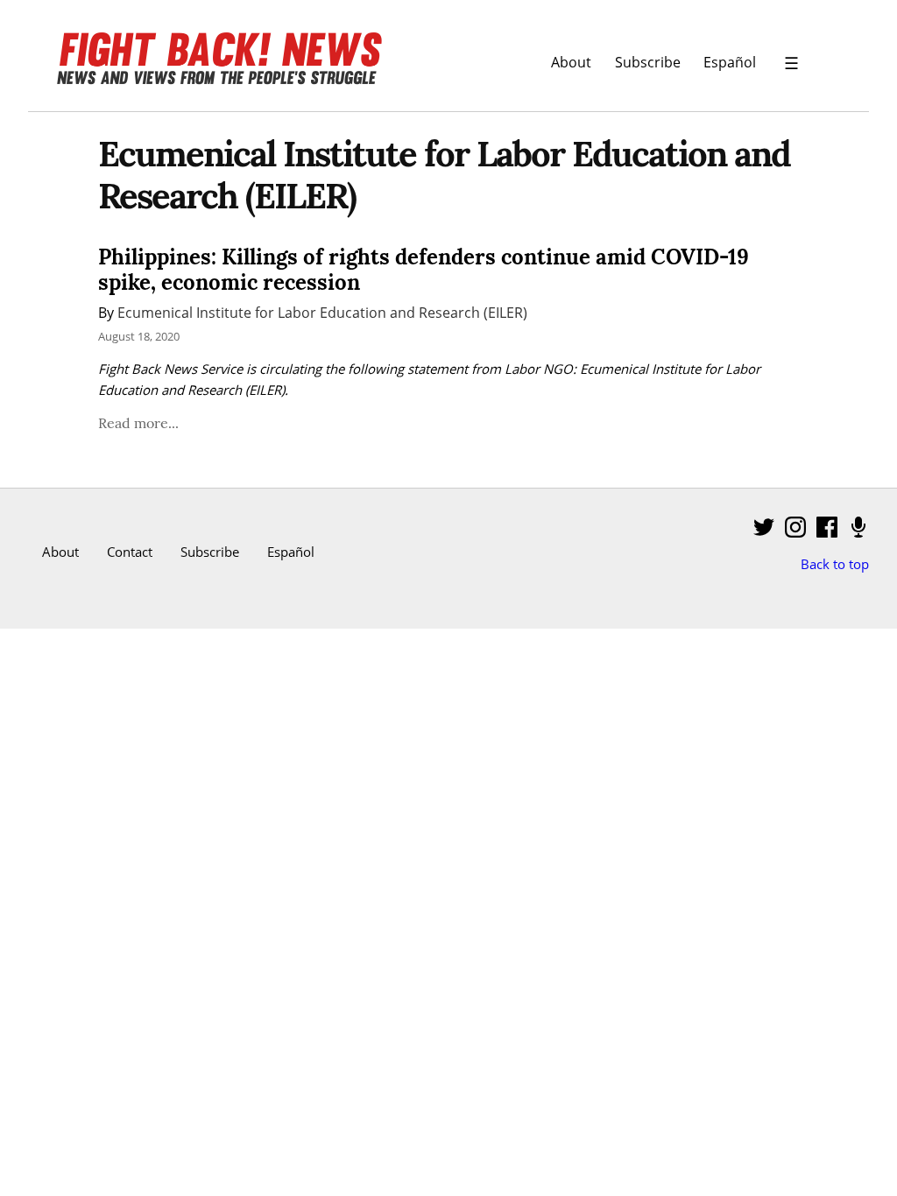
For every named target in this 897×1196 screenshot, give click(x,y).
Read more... (138, 423)
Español (729, 62)
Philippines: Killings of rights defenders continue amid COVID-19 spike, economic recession (423, 269)
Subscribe (648, 62)
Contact (129, 551)
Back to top (835, 564)
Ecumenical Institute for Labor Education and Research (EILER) (322, 312)
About (571, 62)
